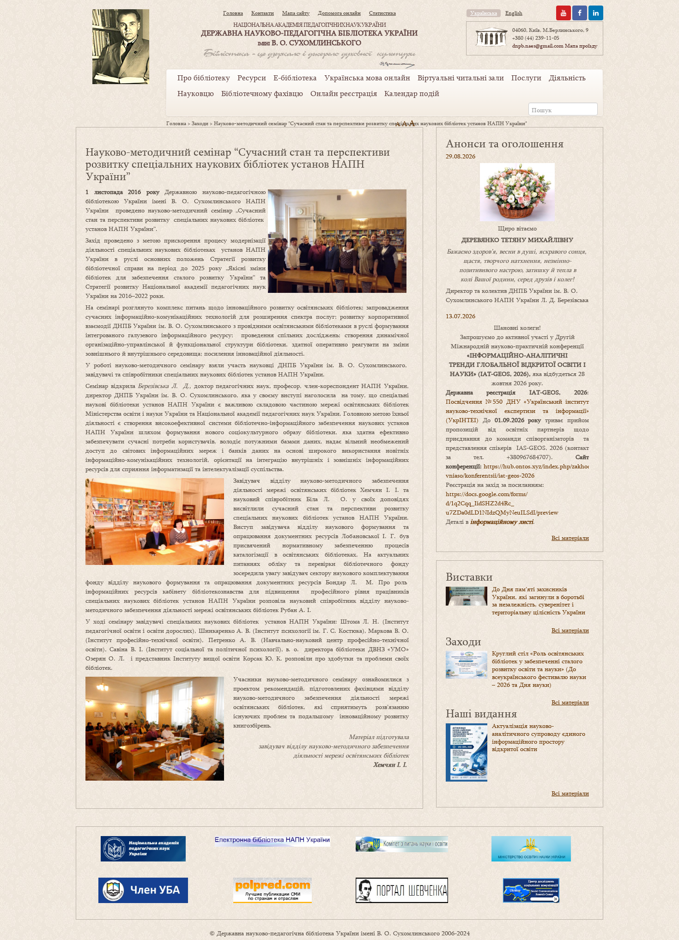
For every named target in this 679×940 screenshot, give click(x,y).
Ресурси (251, 78)
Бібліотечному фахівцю (262, 93)
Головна (233, 13)
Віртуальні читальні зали (461, 78)
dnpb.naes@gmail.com (538, 45)
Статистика (382, 13)
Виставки (469, 576)
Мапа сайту (295, 13)
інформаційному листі (501, 521)
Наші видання (481, 713)
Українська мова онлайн (367, 78)
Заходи (200, 123)
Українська (483, 13)
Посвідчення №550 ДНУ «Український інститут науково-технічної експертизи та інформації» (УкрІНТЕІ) (517, 410)
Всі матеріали (570, 538)
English (513, 13)
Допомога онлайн (339, 13)
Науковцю (195, 93)
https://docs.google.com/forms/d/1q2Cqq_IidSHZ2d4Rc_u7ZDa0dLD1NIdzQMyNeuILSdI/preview (502, 503)
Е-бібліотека (295, 78)
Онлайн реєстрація (343, 93)
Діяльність (567, 78)
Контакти (262, 13)
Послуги (526, 78)
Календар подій (411, 93)
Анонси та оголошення (505, 143)
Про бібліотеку (203, 78)
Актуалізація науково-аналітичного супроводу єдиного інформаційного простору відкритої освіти (538, 737)
